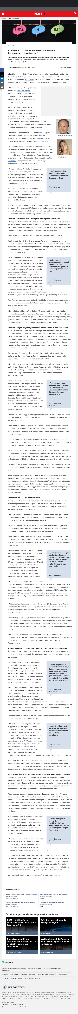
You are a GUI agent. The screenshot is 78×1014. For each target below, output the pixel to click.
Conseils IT (13, 978)
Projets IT (37, 978)
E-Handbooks (5, 978)
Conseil (11, 45)
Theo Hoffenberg (23, 91)
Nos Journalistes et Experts (49, 974)
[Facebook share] (2, 70)
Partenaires (24, 974)
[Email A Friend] (2, 87)
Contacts (45, 968)
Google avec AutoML (27, 747)
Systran (47, 138)
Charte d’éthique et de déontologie (17, 968)
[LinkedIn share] (2, 79)
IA (28, 74)
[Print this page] (2, 83)
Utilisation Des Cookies (55, 968)
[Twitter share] (2, 74)
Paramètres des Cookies (19, 1007)
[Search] (75, 14)
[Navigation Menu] (3, 14)
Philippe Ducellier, (15, 67)
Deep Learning (30, 80)
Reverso (39, 138)
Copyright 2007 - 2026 (9, 1004)
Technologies (31, 974)
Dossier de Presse (62, 974)
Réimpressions (6, 970)
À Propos (4, 968)
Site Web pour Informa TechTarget (11, 974)
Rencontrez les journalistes (35, 968)
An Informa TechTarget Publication (38, 9)
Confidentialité (6, 1007)
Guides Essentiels (28, 978)
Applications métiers (13, 18)
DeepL (40, 133)
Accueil (4, 18)
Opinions (20, 978)
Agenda (39, 974)
